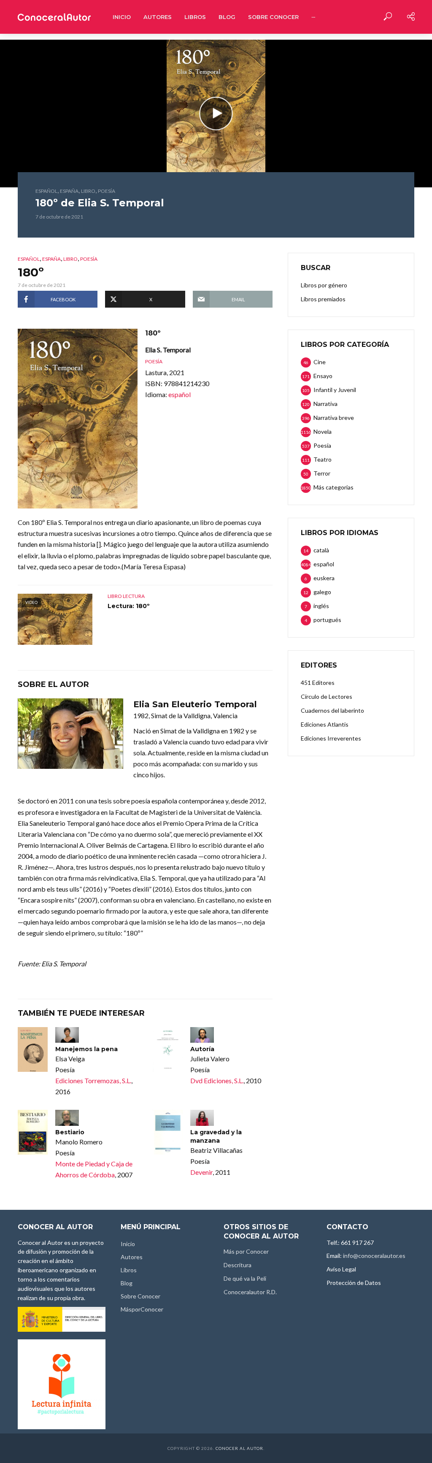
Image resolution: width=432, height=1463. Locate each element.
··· (313, 17)
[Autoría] (168, 1049)
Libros (195, 17)
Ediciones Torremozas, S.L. (93, 1080)
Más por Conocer (246, 1251)
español (46, 191)
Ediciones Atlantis (324, 724)
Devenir (201, 1172)
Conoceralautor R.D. (250, 1291)
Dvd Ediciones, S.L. (216, 1080)
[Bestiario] (33, 1132)
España (69, 191)
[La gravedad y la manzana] (168, 1132)
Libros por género (324, 285)
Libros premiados (323, 299)
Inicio (122, 17)
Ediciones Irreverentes (331, 738)
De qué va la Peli (245, 1278)
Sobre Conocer (273, 17)
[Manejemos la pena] (33, 1049)
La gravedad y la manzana (216, 1136)
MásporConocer (142, 1309)
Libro (88, 191)
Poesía (106, 191)
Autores (157, 17)
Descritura (237, 1264)
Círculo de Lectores (326, 696)
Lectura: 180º (129, 606)
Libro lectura (126, 596)
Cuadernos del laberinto (332, 710)
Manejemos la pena (86, 1049)
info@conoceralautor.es (374, 1255)
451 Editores (318, 682)
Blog (227, 17)
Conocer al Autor (239, 1448)
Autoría (202, 1049)
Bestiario (69, 1132)
